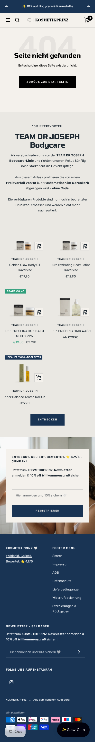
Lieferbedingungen (66, 589)
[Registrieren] (78, 652)
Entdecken (47, 419)
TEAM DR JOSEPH (24, 259)
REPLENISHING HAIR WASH (70, 331)
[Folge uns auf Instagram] (11, 682)
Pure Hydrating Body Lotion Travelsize (70, 267)
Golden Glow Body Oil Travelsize (24, 267)
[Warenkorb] (86, 20)
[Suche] (17, 20)
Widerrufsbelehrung (67, 597)
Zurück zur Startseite (47, 82)
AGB (55, 572)
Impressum (60, 564)
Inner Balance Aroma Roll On (24, 397)
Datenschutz (61, 581)
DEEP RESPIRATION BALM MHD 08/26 (24, 333)
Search (57, 556)
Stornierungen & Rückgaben (64, 608)
